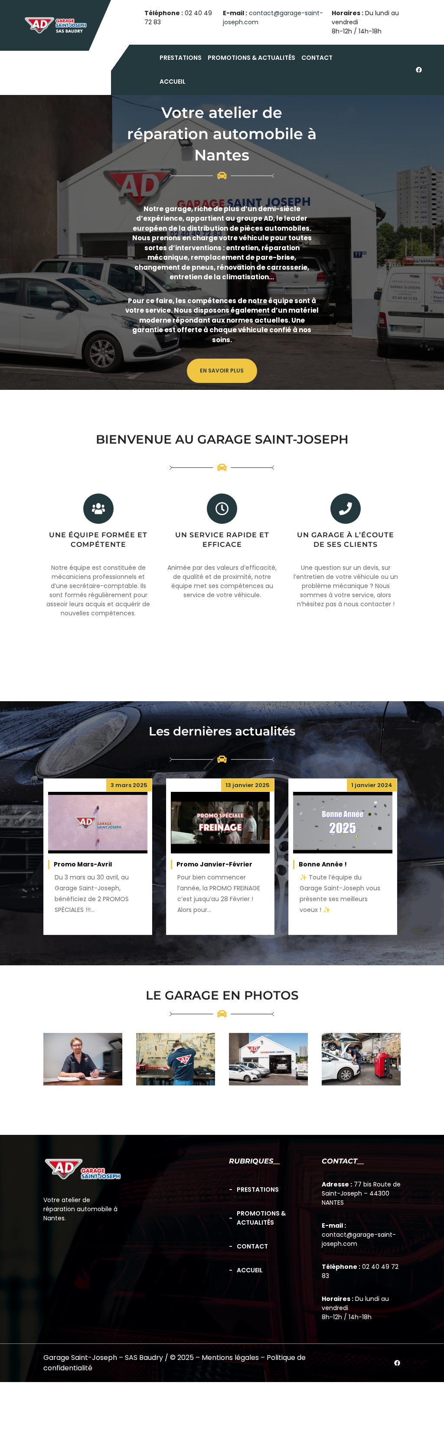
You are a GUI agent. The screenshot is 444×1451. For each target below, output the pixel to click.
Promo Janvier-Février (214, 864)
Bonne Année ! (323, 864)
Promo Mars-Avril (83, 864)
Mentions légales (230, 1358)
